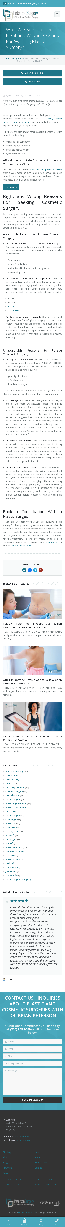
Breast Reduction (13, 847)
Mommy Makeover (14, 851)
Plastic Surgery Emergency (18, 879)
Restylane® (11, 875)
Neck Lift (9, 863)
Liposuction (11, 775)
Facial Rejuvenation (14, 787)
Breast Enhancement (15, 807)
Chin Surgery (11, 819)
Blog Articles (18, 58)
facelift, (49, 118)
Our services (11, 187)
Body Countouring (14, 771)
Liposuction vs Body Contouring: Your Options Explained (32, 738)
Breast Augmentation (15, 803)
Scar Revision (11, 867)
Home (8, 58)
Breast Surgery (12, 859)
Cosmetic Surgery (14, 791)
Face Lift (9, 783)
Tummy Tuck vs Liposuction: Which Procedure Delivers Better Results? (32, 625)
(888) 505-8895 (39, 3)
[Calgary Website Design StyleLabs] (50, 1202)
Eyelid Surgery (12, 779)
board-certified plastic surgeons (46, 169)
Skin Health (10, 855)
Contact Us (34, 81)
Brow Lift (10, 835)
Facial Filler (10, 811)
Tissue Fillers (14, 310)
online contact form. (22, 545)
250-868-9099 (52, 542)
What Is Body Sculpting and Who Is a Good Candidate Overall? (32, 682)
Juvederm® (10, 871)
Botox (11, 306)
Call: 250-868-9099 (34, 73)
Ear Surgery (11, 839)
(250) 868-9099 (23, 3)
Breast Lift (10, 823)
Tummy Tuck (11, 831)
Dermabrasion (12, 795)
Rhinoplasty (11, 827)
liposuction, (26, 122)
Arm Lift (9, 843)
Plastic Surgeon (13, 799)
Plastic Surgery (12, 815)
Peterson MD (14, 95)
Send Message (31, 1099)
